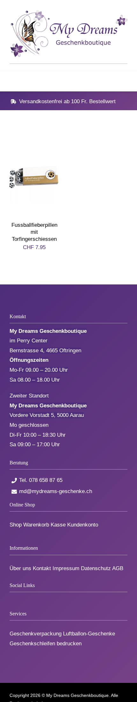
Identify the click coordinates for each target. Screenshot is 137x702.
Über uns (20, 568)
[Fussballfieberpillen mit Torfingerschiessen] (34, 143)
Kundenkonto (82, 525)
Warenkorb (36, 525)
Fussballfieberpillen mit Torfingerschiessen (34, 232)
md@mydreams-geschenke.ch (55, 491)
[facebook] (12, 598)
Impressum (66, 568)
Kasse (58, 525)
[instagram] (33, 598)
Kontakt (42, 568)
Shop (16, 525)
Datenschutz (96, 568)
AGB (117, 568)
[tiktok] (22, 598)
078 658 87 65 (45, 480)
